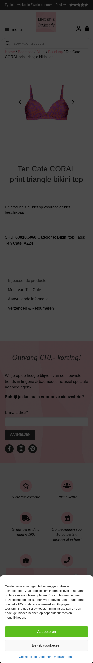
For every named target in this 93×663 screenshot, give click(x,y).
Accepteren (46, 631)
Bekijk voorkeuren (46, 645)
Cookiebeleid (28, 657)
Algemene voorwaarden (55, 657)
